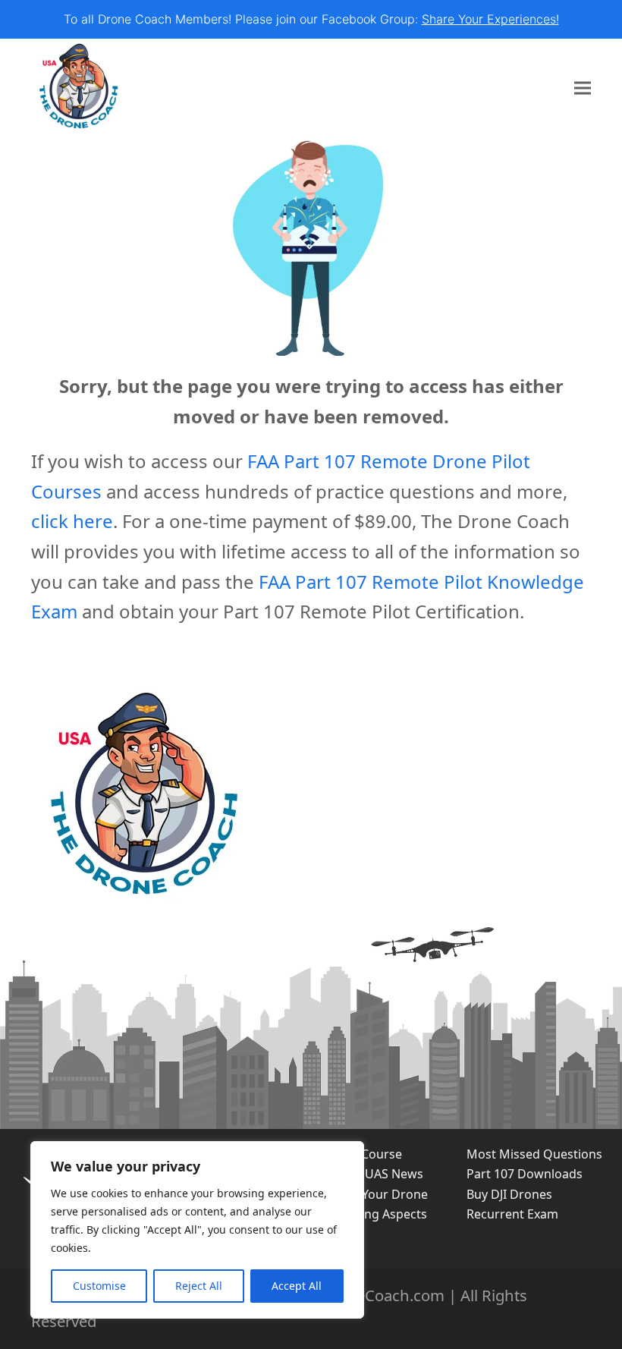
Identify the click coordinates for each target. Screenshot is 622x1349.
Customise (99, 1285)
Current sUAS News (367, 1173)
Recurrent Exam (512, 1214)
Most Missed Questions (534, 1154)
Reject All (198, 1285)
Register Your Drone (369, 1194)
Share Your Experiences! (490, 19)
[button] (582, 88)
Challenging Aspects (369, 1214)
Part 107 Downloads (524, 1173)
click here (72, 520)
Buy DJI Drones (509, 1194)
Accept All (297, 1285)
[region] (197, 1230)
